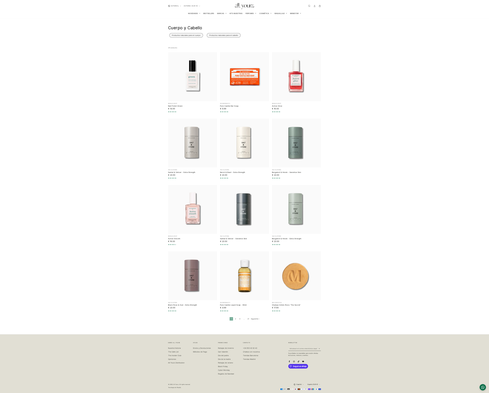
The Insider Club (174, 355)
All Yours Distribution (176, 363)
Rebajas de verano (225, 363)
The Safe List (173, 352)
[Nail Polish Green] (192, 76)
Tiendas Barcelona (250, 355)
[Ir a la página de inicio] (244, 6)
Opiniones (172, 359)
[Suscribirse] (320, 348)
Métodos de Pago (200, 352)
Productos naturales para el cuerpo (186, 35)
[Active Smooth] (192, 209)
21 (248, 319)
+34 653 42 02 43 (250, 348)
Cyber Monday (224, 370)
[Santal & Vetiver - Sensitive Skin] (244, 209)
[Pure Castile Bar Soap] (244, 76)
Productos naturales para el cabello (223, 35)
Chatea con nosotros (251, 352)
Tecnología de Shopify (174, 387)
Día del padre (223, 355)
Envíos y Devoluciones (202, 348)
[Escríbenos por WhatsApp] (483, 387)
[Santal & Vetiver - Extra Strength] (192, 143)
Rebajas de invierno (226, 348)
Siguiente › (255, 319)
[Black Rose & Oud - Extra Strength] (192, 275)
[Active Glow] (296, 76)
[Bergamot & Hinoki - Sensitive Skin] (296, 143)
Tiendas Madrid (249, 359)
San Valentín (223, 352)
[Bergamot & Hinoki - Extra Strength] (296, 209)
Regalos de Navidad (226, 374)
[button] (309, 6)
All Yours (176, 384)
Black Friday (223, 366)
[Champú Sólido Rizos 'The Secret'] (296, 275)
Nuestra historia (174, 348)
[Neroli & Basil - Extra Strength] (244, 143)
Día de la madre (224, 359)
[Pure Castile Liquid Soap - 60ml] (244, 275)
